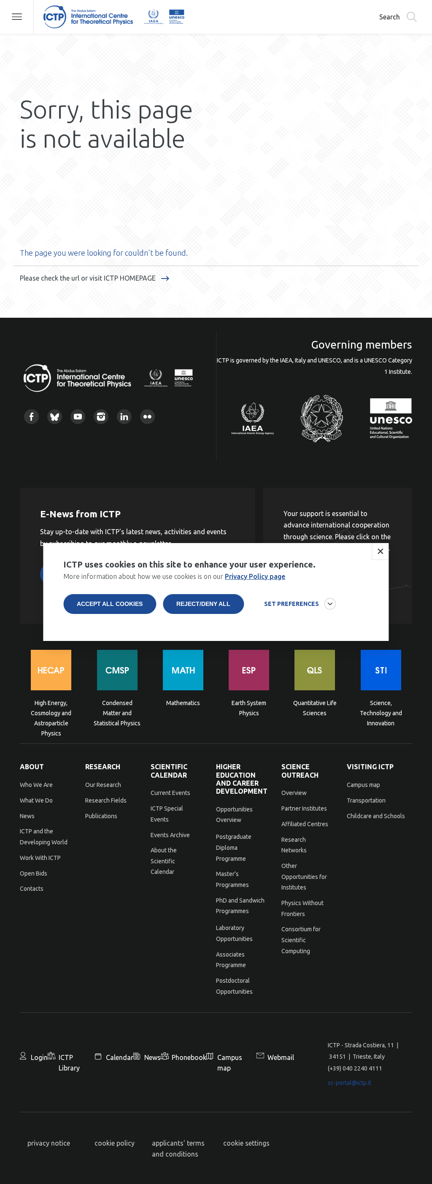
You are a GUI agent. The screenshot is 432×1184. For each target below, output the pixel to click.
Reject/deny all (203, 603)
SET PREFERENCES (291, 603)
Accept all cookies (110, 603)
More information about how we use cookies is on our (174, 576)
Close (380, 551)
